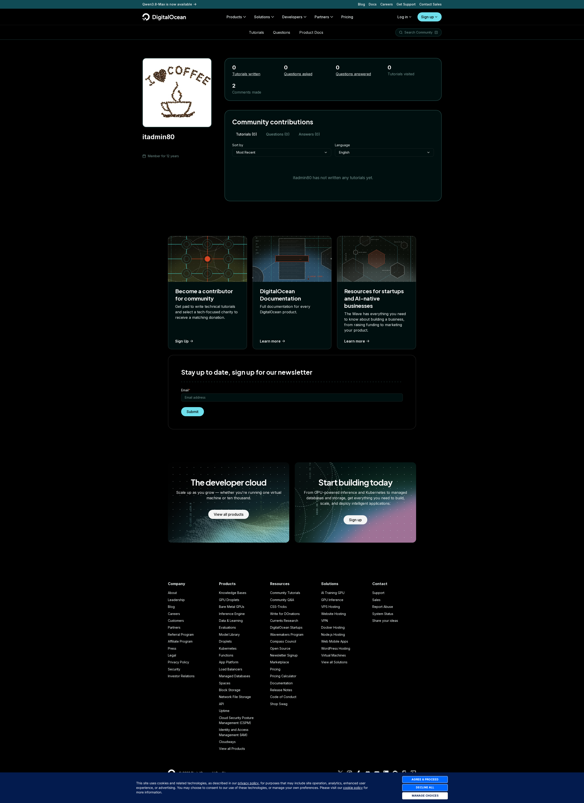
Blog (361, 4)
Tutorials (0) (246, 134)
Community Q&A (282, 600)
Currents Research (284, 621)
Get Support (406, 4)
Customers (176, 621)
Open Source (280, 648)
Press (172, 648)
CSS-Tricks (278, 607)
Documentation (281, 683)
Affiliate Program (180, 641)
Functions (226, 655)
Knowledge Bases (232, 593)
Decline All (425, 787)
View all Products (232, 749)
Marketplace (279, 662)
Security (174, 669)
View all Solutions (334, 662)
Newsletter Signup (284, 655)
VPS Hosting (330, 607)
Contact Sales (430, 4)
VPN (324, 621)
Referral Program (181, 634)
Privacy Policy (178, 662)
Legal (172, 655)
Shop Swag (278, 704)
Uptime (224, 711)
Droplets (225, 641)
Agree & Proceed (425, 779)
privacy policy (248, 783)
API (221, 704)
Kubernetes (228, 648)
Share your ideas (385, 621)
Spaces (224, 683)
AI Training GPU (332, 593)
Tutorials (256, 32)
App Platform (228, 662)
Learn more (270, 341)
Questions (281, 32)
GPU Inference (332, 600)
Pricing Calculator (283, 676)
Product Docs (311, 32)
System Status (382, 614)
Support (378, 593)
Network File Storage (235, 697)
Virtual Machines (333, 655)
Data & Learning (231, 621)
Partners (174, 627)
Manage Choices (425, 795)
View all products (228, 514)
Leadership (176, 600)
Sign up (427, 17)
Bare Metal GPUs (231, 607)
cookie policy (353, 788)
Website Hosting (333, 614)
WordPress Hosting (335, 648)
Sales (376, 600)
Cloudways (227, 742)
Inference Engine (232, 614)
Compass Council (283, 641)
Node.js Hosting (333, 634)
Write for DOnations (285, 614)
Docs (373, 4)
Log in (402, 17)
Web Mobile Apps (334, 641)
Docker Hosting (333, 627)
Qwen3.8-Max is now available (167, 4)
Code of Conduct (283, 697)
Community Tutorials (285, 593)
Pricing (275, 669)
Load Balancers (230, 669)
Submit (192, 411)
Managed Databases (234, 676)
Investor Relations (181, 676)
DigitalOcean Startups (286, 627)
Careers (386, 4)
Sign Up (182, 341)
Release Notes (281, 690)
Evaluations (227, 627)
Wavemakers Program (286, 634)
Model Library (229, 634)
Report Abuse (382, 607)
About (172, 593)
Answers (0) (309, 134)
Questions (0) (277, 134)
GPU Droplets (229, 600)
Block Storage (229, 690)
